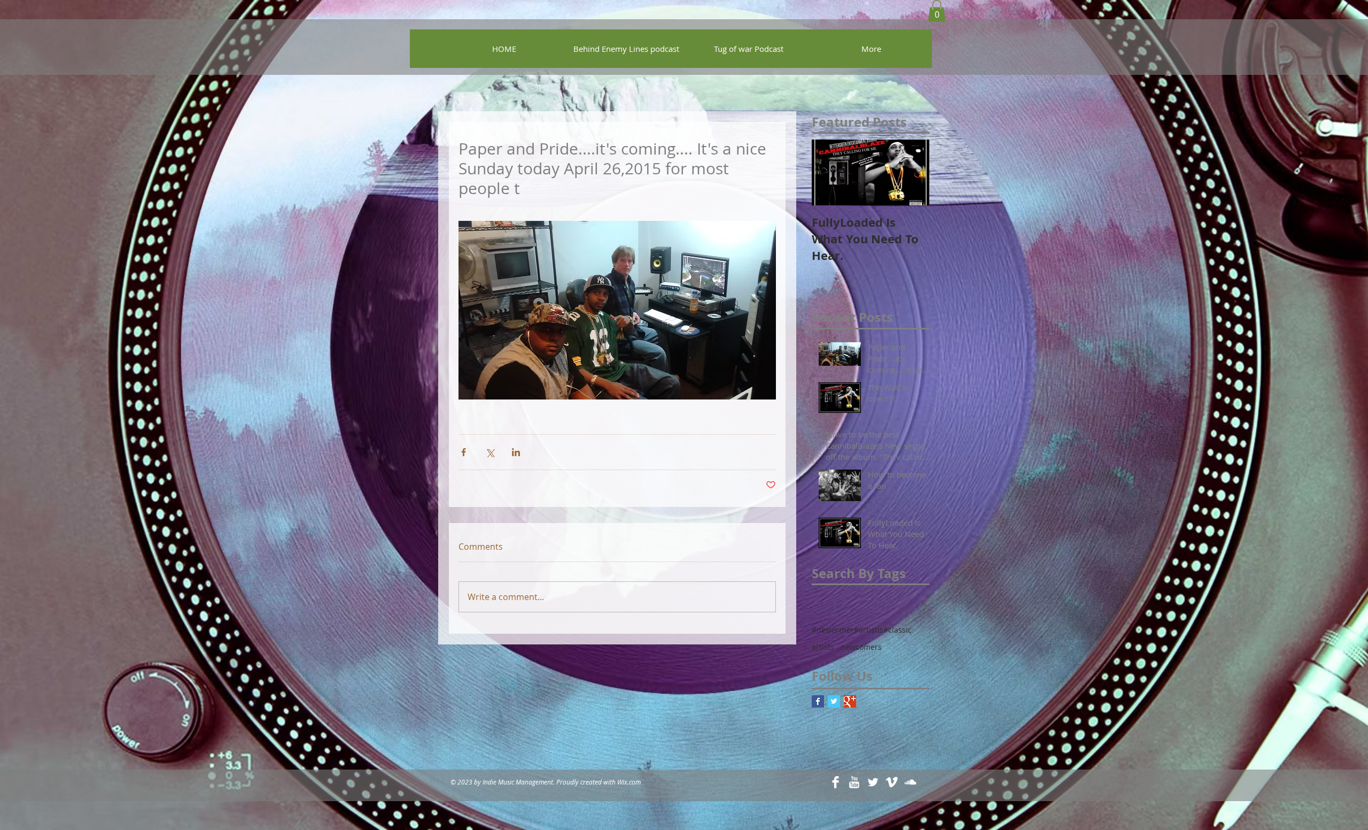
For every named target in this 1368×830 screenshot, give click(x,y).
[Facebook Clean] (835, 782)
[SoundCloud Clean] (910, 782)
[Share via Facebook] (463, 452)
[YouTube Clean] (854, 782)
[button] (937, 11)
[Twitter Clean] (873, 782)
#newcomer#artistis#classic (862, 630)
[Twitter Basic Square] (834, 701)
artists (823, 647)
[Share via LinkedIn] (516, 452)
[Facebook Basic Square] (818, 701)
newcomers (861, 647)
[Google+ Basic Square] (850, 701)
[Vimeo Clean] (891, 782)
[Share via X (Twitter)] (490, 452)
